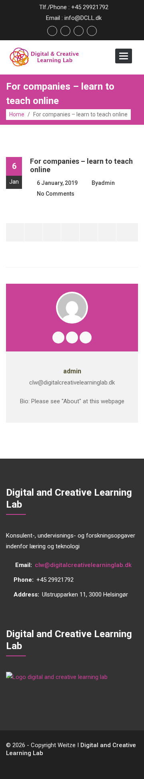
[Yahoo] (89, 232)
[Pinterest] (70, 232)
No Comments (55, 193)
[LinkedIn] (107, 232)
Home (16, 114)
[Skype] (86, 337)
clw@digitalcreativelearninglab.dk (83, 565)
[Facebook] (33, 232)
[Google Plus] (52, 232)
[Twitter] (15, 232)
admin (106, 183)
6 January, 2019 (57, 183)
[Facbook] (58, 337)
